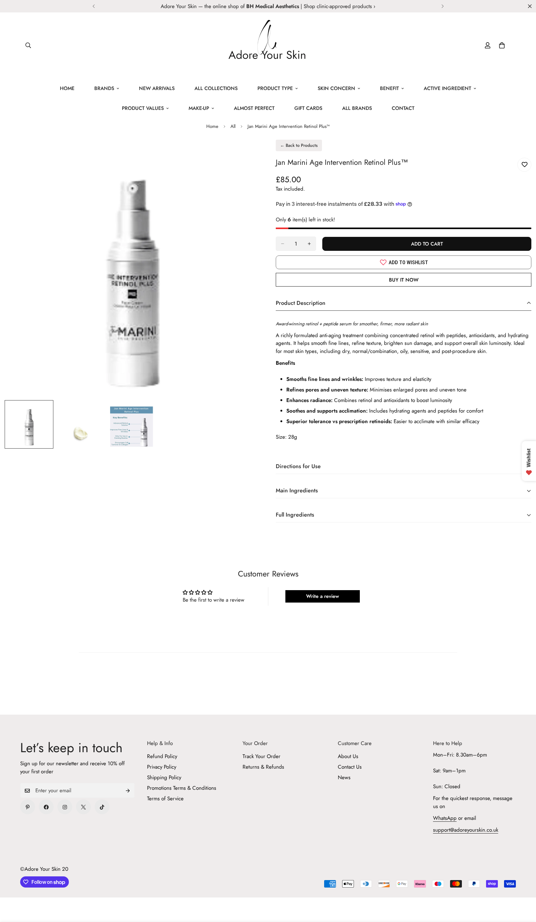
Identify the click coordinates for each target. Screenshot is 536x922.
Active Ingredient (447, 88)
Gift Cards (308, 108)
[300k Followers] (46, 807)
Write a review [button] (322, 596)
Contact (403, 108)
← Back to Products (299, 145)
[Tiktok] (102, 807)
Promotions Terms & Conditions (181, 788)
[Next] (442, 6)
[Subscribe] (128, 790)
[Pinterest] (27, 807)
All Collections (216, 88)
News (344, 777)
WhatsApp (445, 818)
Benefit (389, 88)
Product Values (143, 108)
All (232, 126)
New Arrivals (157, 88)
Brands (104, 88)
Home (67, 88)
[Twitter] (83, 807)
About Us (348, 756)
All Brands (357, 108)
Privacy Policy (161, 767)
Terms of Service (165, 798)
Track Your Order (261, 756)
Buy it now (403, 279)
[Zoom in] (247, 153)
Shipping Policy (164, 777)
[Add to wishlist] (524, 165)
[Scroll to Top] (524, 888)
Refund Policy (162, 756)
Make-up (199, 108)
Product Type (275, 88)
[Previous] (93, 6)
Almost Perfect (254, 108)
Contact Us (350, 767)
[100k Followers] (64, 807)
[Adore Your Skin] (268, 45)
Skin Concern (336, 88)
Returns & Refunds (263, 767)
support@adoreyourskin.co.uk (465, 830)
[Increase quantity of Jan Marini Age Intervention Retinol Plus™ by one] (309, 244)
